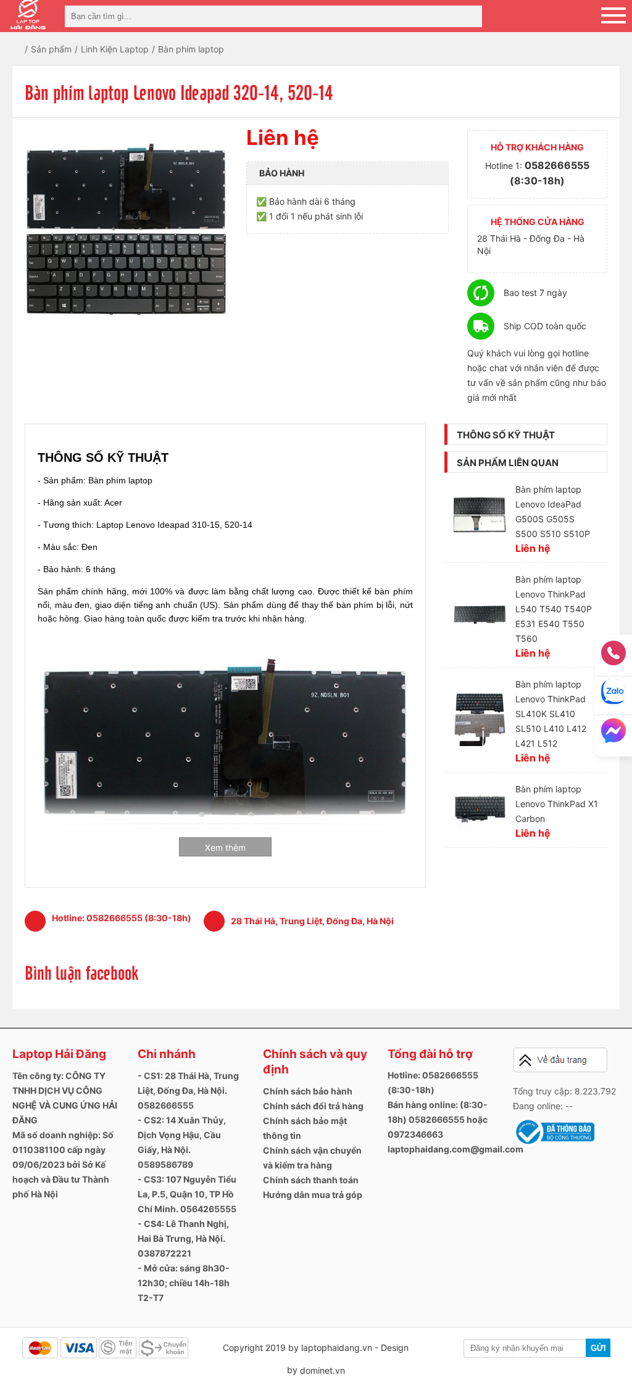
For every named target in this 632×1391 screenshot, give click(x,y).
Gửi (598, 1348)
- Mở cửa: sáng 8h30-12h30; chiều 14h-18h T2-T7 (184, 1283)
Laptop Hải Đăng (59, 1054)
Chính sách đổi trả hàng (313, 1106)
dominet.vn (322, 1370)
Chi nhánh (167, 1054)
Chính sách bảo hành (307, 1091)
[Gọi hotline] (613, 657)
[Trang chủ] (26, 49)
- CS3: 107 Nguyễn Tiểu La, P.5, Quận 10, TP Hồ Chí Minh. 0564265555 (187, 1194)
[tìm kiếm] (469, 16)
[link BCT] (553, 1144)
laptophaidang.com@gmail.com (455, 1149)
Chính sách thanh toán (311, 1180)
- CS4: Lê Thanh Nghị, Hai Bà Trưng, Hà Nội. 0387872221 (183, 1238)
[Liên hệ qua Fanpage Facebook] (613, 734)
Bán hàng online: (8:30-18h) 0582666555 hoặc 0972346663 (438, 1119)
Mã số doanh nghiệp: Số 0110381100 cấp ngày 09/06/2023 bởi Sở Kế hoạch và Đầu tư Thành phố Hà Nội (63, 1164)
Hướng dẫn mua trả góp (312, 1194)
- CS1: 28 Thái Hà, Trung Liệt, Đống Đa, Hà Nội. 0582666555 (188, 1090)
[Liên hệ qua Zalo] (613, 695)
